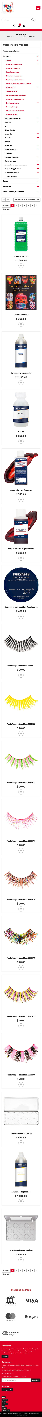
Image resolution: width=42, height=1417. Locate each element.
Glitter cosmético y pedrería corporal (19, 84)
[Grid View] (4, 200)
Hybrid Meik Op (10, 130)
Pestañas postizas (12, 72)
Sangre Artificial (11, 91)
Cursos (4, 1408)
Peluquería (8, 145)
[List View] (8, 200)
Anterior (6, 205)
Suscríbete (35, 1380)
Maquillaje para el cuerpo (14, 80)
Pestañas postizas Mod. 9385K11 (21, 1075)
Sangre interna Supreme (21, 490)
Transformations (21, 315)
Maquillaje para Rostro (14, 64)
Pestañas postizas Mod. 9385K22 (21, 724)
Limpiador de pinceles (21, 1192)
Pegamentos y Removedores (16, 95)
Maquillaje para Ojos (13, 68)
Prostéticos (9, 138)
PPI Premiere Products (13, 118)
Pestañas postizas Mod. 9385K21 (21, 782)
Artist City (8, 122)
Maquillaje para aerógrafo (15, 99)
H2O (6, 126)
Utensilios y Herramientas (15, 111)
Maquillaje (24, 37)
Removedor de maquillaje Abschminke (21, 607)
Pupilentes (8, 153)
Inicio (8, 37)
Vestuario (7, 186)
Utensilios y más (10, 161)
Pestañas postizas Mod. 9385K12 (21, 1016)
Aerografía (8, 134)
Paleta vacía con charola (21, 1133)
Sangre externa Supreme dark (21, 549)
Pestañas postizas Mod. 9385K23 (21, 666)
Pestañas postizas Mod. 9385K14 (21, 899)
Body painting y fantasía (13, 169)
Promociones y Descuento (13, 192)
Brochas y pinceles (12, 103)
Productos (15, 37)
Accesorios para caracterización (16, 165)
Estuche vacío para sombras (21, 1250)
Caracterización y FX (12, 173)
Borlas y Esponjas (12, 107)
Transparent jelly (21, 256)
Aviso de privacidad (21, 1415)
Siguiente (6, 209)
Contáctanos (5, 1410)
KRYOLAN (32, 37)
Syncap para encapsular (21, 373)
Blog (3, 1406)
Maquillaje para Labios (14, 76)
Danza (5, 181)
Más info (5, 1356)
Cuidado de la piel (11, 176)
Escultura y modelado (12, 157)
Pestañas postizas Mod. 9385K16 (21, 841)
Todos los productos (11, 51)
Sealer (21, 432)
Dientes (7, 142)
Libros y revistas (11, 114)
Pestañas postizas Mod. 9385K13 (21, 958)
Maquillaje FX (10, 87)
